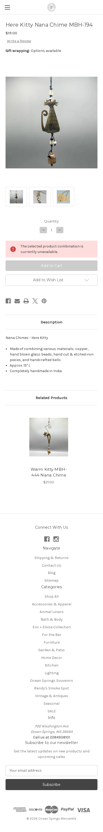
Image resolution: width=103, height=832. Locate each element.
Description (51, 322)
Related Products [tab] (51, 397)
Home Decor (51, 657)
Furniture (52, 642)
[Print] (26, 301)
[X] (35, 301)
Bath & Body (52, 619)
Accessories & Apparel (51, 604)
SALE (52, 711)
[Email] (17, 301)
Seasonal (51, 703)
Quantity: (51, 221)
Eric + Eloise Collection (51, 627)
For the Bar (51, 634)
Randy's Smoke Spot (51, 688)
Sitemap (51, 580)
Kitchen (51, 665)
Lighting (52, 673)
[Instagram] (56, 539)
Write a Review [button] (19, 41)
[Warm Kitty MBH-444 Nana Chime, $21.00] (48, 437)
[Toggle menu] (7, 7)
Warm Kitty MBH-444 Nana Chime (49, 472)
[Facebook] (8, 301)
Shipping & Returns (51, 558)
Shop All (52, 596)
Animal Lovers (52, 612)
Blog (51, 573)
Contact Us (51, 565)
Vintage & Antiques (51, 696)
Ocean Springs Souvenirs (51, 680)
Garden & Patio (51, 650)
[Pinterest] (44, 301)
